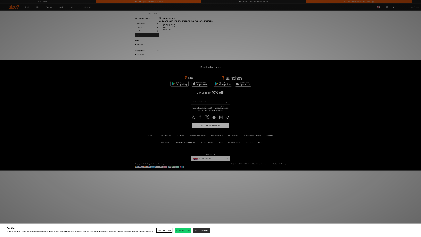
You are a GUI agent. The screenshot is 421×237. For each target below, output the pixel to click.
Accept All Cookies (183, 230)
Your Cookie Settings (201, 230)
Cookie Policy (148, 231)
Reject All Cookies (164, 230)
